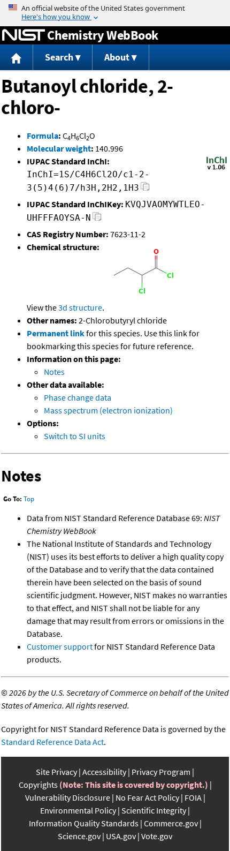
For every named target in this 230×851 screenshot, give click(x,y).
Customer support (60, 646)
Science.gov (79, 836)
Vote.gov (156, 836)
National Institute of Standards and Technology (23, 35)
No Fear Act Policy (147, 797)
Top (29, 498)
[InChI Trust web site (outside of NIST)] (216, 168)
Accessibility (104, 771)
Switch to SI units (74, 436)
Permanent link (56, 333)
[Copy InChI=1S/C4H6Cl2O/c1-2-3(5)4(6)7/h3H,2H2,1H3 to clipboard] (145, 189)
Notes (54, 371)
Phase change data (77, 397)
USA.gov (121, 836)
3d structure (80, 307)
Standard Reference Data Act (52, 741)
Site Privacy (56, 771)
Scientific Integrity (153, 810)
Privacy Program (161, 771)
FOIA (193, 797)
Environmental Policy (78, 810)
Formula (42, 135)
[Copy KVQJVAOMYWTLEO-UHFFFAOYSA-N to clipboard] (97, 219)
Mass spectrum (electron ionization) (108, 410)
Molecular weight (59, 148)
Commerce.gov (171, 823)
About (116, 57)
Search (59, 57)
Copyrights (38, 784)
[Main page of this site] (16, 57)
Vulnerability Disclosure (67, 797)
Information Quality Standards (84, 823)
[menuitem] (16, 57)
